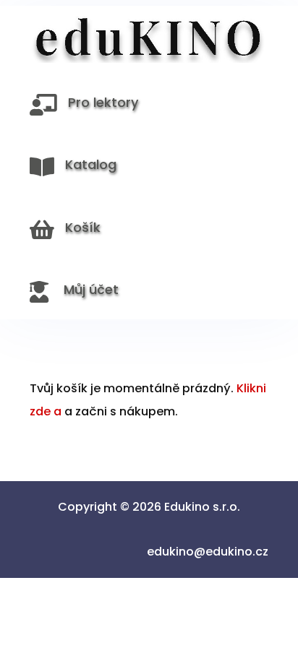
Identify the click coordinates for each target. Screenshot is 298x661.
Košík (83, 227)
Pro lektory (103, 102)
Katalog (90, 164)
